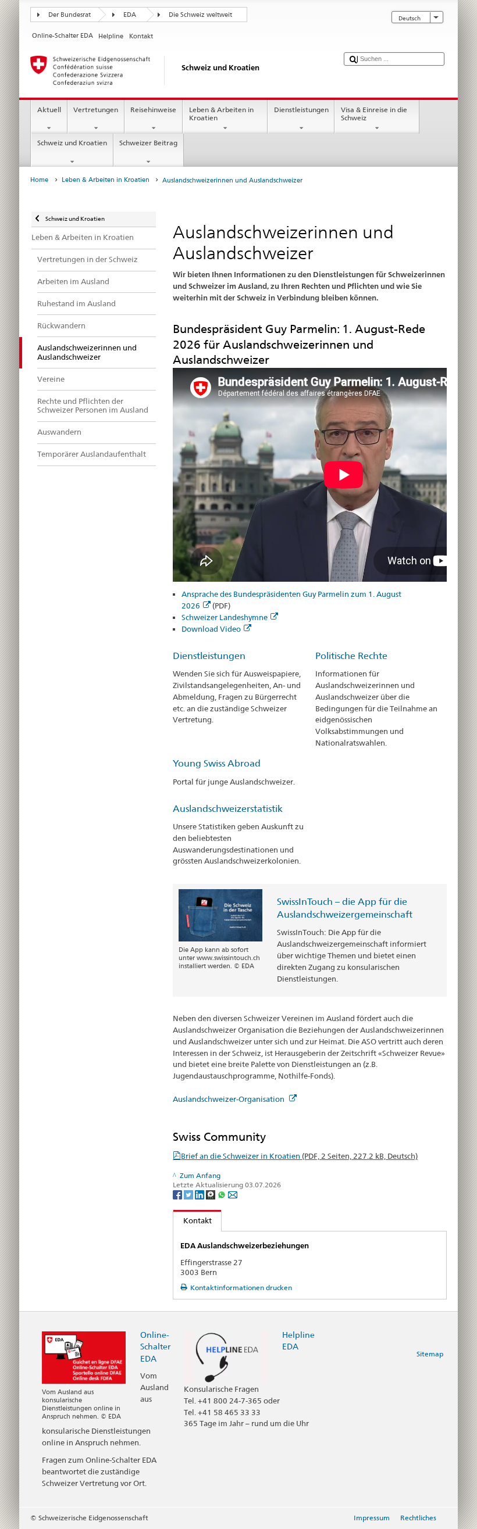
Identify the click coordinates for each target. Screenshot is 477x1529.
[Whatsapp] (222, 1194)
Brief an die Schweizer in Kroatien (299, 1156)
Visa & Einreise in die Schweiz (374, 113)
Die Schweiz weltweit (200, 15)
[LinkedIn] (200, 1194)
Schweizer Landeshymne (224, 617)
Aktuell (49, 109)
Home (39, 180)
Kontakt (192, 1220)
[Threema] (211, 1194)
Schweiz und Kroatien (72, 142)
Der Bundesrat (69, 15)
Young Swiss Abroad (217, 763)
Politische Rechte (351, 655)
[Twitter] (189, 1194)
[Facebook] (178, 1194)
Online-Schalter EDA (155, 1346)
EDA (129, 15)
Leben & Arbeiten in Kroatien (221, 113)
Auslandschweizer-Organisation (229, 1099)
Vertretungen (95, 109)
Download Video (211, 628)
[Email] (232, 1194)
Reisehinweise (153, 109)
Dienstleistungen (301, 109)
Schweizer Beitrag (148, 142)
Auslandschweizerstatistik (228, 808)
